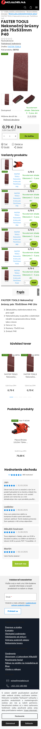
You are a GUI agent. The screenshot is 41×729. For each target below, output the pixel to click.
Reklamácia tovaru (14, 643)
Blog (7, 666)
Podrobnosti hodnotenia (11, 43)
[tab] (7, 165)
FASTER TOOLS (14, 46)
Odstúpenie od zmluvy (15, 637)
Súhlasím (29, 723)
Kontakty (9, 630)
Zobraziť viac (20, 564)
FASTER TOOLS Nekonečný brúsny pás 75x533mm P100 (17, 257)
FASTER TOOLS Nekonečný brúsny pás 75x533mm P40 (17, 180)
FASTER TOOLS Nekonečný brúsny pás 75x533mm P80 (17, 238)
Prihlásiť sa (13, 611)
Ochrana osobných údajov (17, 640)
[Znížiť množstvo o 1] (4, 136)
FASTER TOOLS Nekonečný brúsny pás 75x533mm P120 (17, 277)
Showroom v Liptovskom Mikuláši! (21, 657)
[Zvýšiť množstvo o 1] (15, 136)
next (38, 363)
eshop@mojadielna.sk (20, 680)
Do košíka (29, 136)
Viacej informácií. (30, 710)
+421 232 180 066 (19, 686)
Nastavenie (19, 716)
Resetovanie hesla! (14, 660)
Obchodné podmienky (15, 634)
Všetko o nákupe (13, 669)
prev (2, 363)
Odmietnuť (10, 723)
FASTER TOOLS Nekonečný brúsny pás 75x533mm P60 (17, 219)
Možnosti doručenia (11, 119)
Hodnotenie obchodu (20, 470)
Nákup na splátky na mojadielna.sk (21, 663)
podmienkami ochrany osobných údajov (23, 604)
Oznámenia (10, 654)
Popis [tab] (20, 292)
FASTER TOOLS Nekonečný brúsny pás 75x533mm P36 (17, 199)
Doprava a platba (13, 627)
